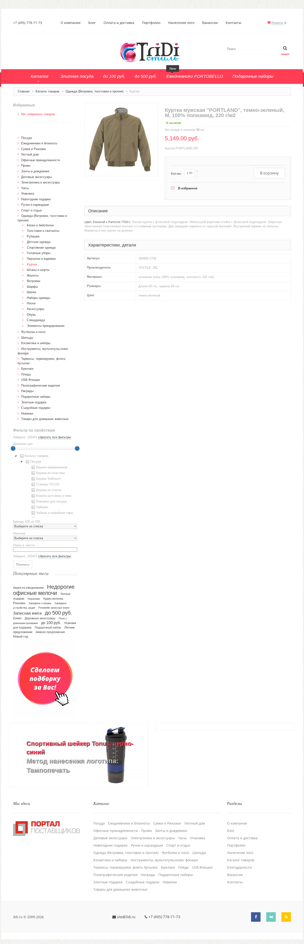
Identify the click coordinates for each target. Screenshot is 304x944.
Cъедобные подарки (35, 408)
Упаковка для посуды (51, 501)
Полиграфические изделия (40, 385)
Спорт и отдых (31, 210)
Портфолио (151, 23)
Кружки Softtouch (48, 478)
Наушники (34, 598)
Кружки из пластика (50, 473)
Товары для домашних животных (45, 419)
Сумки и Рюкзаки (33, 149)
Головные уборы (38, 253)
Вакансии (210, 23)
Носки (31, 303)
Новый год (20, 636)
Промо (25, 165)
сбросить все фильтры (54, 437)
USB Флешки (30, 380)
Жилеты (32, 275)
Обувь (31, 314)
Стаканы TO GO (47, 484)
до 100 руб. (51, 622)
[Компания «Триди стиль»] (152, 52)
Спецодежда (36, 320)
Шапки (31, 292)
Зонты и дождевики (35, 171)
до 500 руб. (58, 613)
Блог (92, 23)
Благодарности (239, 867)
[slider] (13, 448)
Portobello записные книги (53, 607)
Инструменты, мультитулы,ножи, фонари (164, 860)
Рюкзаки (19, 603)
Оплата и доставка (119, 23)
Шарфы (32, 286)
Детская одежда (38, 242)
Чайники (42, 507)
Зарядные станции (39, 603)
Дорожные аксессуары (40, 618)
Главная (23, 91)
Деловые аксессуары (36, 177)
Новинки (27, 413)
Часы (25, 188)
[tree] (45, 485)
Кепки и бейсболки (40, 225)
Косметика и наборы (35, 343)
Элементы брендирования (45, 326)
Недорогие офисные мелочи (44, 590)
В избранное (187, 188)
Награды (27, 391)
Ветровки (33, 281)
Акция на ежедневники (28, 587)
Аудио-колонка (53, 598)
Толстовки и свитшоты (43, 231)
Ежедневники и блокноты (39, 143)
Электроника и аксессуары (40, 182)
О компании (71, 23)
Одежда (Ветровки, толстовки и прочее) (94, 91)
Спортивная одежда (41, 247)
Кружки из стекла (48, 490)
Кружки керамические (51, 467)
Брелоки (27, 368)
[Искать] (285, 48)
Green (17, 618)
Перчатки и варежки (41, 258)
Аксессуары (35, 309)
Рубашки (33, 236)
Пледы (26, 374)
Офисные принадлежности (40, 160)
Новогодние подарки (36, 199)
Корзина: (277, 23)
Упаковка (27, 193)
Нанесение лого (181, 23)
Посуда (26, 138)
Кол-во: (176, 173)
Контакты (233, 23)
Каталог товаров (47, 91)
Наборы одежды (38, 298)
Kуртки (32, 264)
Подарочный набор (48, 627)
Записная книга (27, 613)
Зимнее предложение (50, 632)
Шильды (27, 337)
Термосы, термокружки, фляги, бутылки (125, 867)
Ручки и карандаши (35, 204)
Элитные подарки (33, 402)
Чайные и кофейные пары (54, 513)
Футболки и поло (33, 332)
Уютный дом (30, 154)
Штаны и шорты (38, 270)
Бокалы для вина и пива (53, 495)
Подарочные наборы (35, 396)
